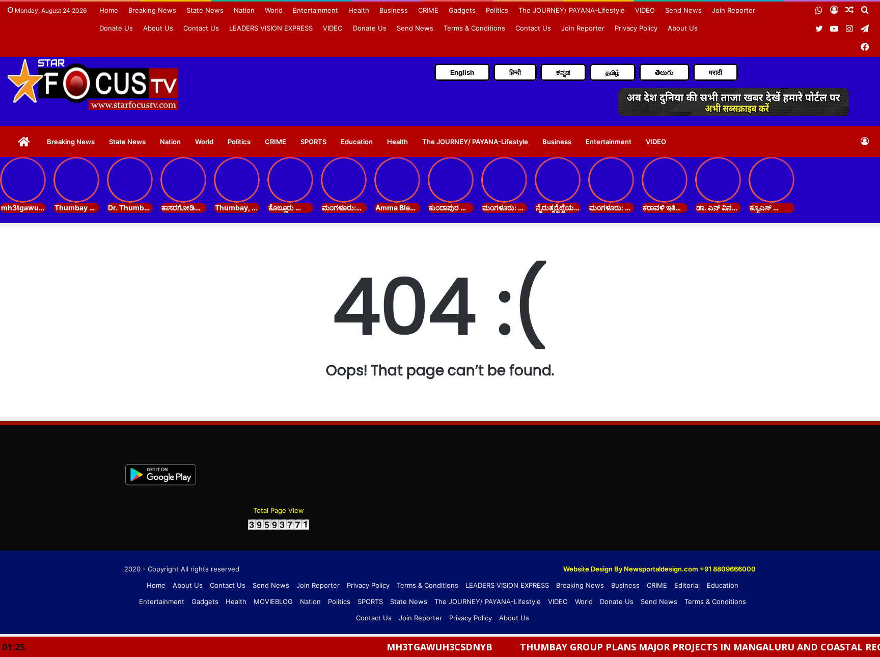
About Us (158, 28)
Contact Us (201, 28)
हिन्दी (515, 72)
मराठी (715, 72)
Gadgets (462, 10)
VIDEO (645, 10)
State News (205, 10)
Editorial (687, 585)
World (274, 10)
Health (358, 10)
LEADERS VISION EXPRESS (271, 28)
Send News (683, 10)
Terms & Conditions (474, 28)
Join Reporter (733, 10)
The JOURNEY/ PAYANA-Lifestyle (571, 10)
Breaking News (152, 10)
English (462, 72)
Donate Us (116, 28)
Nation (244, 10)
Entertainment (315, 10)
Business (393, 10)
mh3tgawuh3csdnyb (417, 647)
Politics (497, 10)
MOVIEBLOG (273, 601)
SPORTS (313, 142)
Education (357, 142)
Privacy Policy (636, 28)
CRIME (428, 10)
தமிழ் (613, 72)
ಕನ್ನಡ (563, 72)
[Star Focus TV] (94, 84)
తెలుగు (664, 72)
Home (108, 10)
